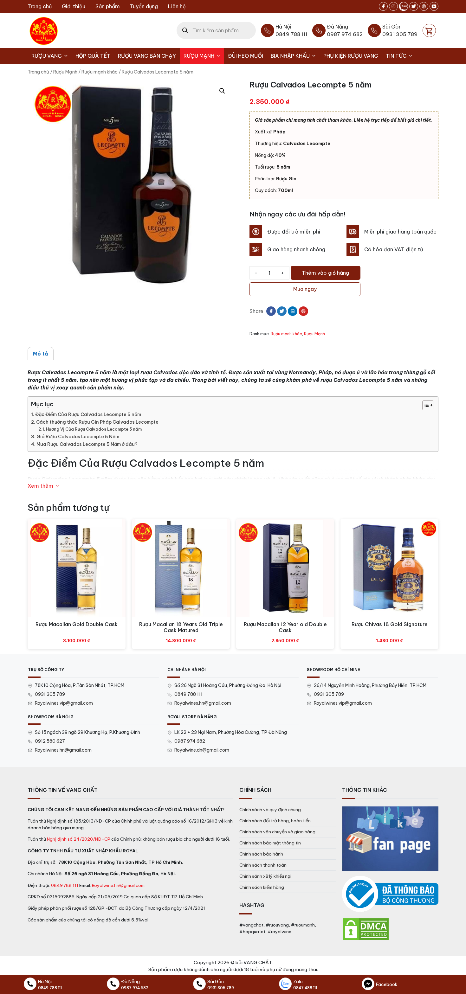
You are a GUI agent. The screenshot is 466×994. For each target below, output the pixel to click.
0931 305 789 (50, 694)
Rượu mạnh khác (99, 72)
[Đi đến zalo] (403, 6)
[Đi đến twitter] (413, 6)
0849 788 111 (188, 694)
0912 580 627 (50, 741)
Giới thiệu (73, 6)
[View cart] (429, 30)
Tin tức (396, 56)
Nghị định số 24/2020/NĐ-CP (78, 839)
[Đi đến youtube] (434, 6)
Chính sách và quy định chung (270, 809)
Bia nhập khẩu (290, 56)
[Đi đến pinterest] (423, 6)
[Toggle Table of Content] (424, 405)
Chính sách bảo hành (261, 854)
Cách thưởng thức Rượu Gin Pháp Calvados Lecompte (97, 422)
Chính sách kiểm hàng (261, 887)
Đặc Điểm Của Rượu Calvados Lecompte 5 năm (88, 414)
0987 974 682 (189, 741)
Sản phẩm (107, 6)
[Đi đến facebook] (383, 6)
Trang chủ (40, 6)
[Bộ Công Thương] (390, 894)
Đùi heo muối (245, 56)
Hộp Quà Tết (92, 56)
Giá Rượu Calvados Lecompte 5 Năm (77, 436)
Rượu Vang (46, 56)
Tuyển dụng (144, 6)
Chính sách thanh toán (263, 865)
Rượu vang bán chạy (147, 56)
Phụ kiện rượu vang (350, 56)
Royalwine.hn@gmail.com (118, 885)
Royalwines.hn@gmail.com (202, 703)
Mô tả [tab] (40, 353)
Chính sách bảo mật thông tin (270, 843)
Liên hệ (177, 6)
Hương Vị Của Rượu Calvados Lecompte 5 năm (94, 429)
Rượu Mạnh (199, 56)
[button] (222, 91)
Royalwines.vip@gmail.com (64, 703)
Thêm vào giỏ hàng (325, 273)
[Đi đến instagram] (393, 6)
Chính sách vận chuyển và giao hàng (277, 832)
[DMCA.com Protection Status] (366, 929)
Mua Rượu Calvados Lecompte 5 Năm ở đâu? (87, 444)
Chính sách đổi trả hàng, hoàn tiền (275, 821)
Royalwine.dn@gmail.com (201, 750)
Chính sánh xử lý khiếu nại (265, 876)
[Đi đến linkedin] (292, 311)
